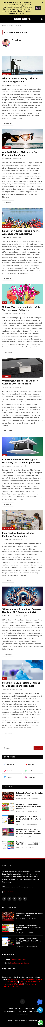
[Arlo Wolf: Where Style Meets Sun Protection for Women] (22, 139)
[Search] (42, 19)
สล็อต (4, 982)
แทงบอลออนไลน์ (24, 982)
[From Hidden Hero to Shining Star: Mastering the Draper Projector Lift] (22, 446)
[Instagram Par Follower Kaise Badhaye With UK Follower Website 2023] (8, 819)
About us (18, 1008)
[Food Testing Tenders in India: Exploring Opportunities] (22, 520)
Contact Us (29, 1008)
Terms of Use (34, 1012)
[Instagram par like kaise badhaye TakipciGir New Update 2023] (8, 845)
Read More (8, 123)
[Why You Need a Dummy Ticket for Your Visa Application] (22, 65)
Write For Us (22, 1015)
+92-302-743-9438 (19, 960)
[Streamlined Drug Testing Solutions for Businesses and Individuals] (22, 670)
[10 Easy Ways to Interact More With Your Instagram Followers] (22, 294)
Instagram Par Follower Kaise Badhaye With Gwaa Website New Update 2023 (28, 806)
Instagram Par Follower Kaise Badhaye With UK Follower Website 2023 (29, 819)
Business (6, 74)
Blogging (6, 147)
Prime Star (16, 40)
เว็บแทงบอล (11, 979)
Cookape (17, 1020)
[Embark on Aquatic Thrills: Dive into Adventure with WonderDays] (22, 218)
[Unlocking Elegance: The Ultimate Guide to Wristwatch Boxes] (22, 368)
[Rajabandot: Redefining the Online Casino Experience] (8, 796)
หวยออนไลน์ (35, 982)
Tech (5, 302)
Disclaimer (22, 1012)
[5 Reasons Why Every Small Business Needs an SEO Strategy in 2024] (22, 596)
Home (11, 1008)
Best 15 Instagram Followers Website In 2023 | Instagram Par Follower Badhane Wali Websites (28, 831)
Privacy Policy (9, 1012)
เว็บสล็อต (6, 892)
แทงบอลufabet (12, 982)
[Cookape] (22, 19)
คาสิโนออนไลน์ (17, 984)
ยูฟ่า (11, 892)
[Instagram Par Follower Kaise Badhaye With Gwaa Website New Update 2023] (8, 807)
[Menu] (3, 19)
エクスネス (32, 984)
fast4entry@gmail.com (19, 963)
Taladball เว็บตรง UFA (10, 986)
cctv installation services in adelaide (29, 979)
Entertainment (8, 528)
